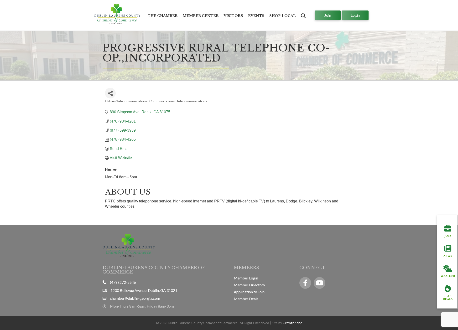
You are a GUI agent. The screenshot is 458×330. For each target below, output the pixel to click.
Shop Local (282, 16)
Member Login (246, 278)
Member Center (201, 16)
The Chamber (163, 16)
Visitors (233, 16)
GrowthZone (292, 323)
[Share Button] (110, 93)
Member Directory (249, 285)
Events (256, 16)
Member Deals (246, 298)
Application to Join (249, 291)
